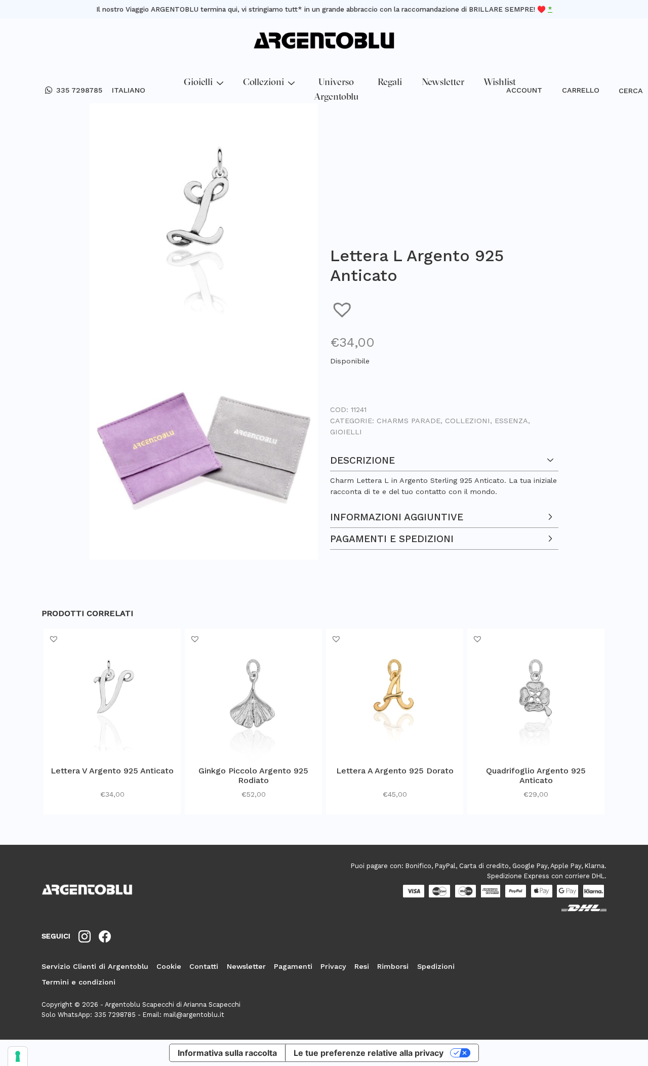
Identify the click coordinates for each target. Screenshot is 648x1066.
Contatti (203, 966)
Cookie (168, 966)
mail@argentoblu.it (194, 1014)
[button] (343, 309)
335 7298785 (79, 90)
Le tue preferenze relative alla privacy (368, 1053)
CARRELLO (580, 90)
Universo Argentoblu (336, 90)
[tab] (444, 473)
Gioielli (198, 83)
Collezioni (263, 83)
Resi (361, 966)
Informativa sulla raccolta (227, 1053)
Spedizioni (436, 966)
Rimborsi (393, 966)
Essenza (511, 421)
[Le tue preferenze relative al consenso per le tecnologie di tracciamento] (17, 1056)
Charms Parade (408, 421)
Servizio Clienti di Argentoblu (95, 966)
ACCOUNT (524, 90)
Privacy (333, 966)
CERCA (623, 90)
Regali (390, 83)
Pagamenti (293, 966)
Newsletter (443, 83)
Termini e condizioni (78, 982)
